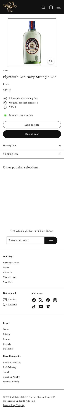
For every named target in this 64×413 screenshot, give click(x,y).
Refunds (7, 344)
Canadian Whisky (11, 377)
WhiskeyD (22, 230)
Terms (6, 329)
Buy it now (32, 134)
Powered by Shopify (14, 405)
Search (6, 267)
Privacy (6, 334)
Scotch (6, 372)
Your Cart (7, 282)
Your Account (9, 277)
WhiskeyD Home (11, 262)
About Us (7, 272)
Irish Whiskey (9, 367)
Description (9, 145)
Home (6, 70)
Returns (6, 339)
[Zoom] (50, 61)
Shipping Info (11, 154)
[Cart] (51, 7)
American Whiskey (12, 362)
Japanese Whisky (11, 381)
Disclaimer (8, 349)
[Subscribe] (51, 240)
